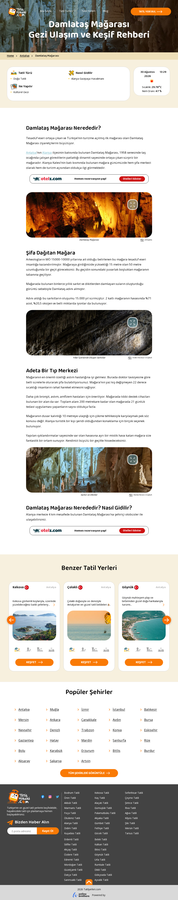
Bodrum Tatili (71, 792)
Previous (11, 620)
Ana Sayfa (45, 11)
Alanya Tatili (71, 823)
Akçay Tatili (70, 849)
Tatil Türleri (66, 11)
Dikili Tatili (100, 869)
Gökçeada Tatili (103, 874)
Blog (105, 11)
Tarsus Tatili (132, 833)
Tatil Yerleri (88, 11)
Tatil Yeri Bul (147, 11)
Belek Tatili (101, 839)
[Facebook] (42, 796)
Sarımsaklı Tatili (73, 879)
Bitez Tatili (100, 849)
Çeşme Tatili (132, 797)
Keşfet (31, 662)
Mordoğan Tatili (73, 864)
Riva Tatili (130, 808)
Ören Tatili (70, 797)
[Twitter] (57, 796)
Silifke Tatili (70, 844)
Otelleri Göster (132, 179)
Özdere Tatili (71, 854)
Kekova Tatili (102, 792)
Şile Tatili (130, 823)
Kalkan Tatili (101, 844)
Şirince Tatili (131, 803)
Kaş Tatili (100, 797)
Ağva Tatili (131, 813)
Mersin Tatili (132, 828)
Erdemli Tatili (71, 839)
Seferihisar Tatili (134, 792)
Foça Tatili (70, 813)
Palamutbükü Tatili (105, 813)
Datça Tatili (70, 874)
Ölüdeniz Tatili (72, 818)
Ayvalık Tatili (101, 879)
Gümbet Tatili (102, 823)
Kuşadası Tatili (72, 833)
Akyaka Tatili (102, 818)
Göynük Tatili (102, 854)
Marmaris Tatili (72, 808)
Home (10, 56)
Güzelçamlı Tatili (73, 869)
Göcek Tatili (101, 833)
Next (167, 620)
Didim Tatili (70, 828)
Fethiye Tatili (102, 828)
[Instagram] (50, 796)
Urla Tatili (100, 859)
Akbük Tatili (70, 803)
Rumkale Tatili (102, 864)
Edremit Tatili (71, 859)
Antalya (24, 56)
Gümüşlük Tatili (103, 808)
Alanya (47, 152)
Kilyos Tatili (131, 818)
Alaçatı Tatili (101, 803)
